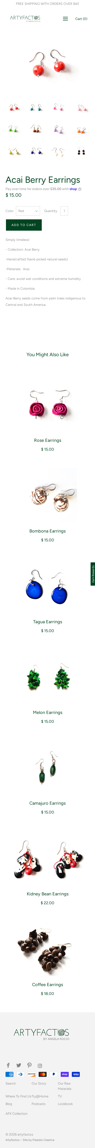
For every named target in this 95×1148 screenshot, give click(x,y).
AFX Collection (16, 1114)
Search (11, 1083)
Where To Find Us (18, 1096)
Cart (81, 19)
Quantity (50, 211)
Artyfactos (12, 1140)
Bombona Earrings (47, 531)
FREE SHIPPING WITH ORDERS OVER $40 (47, 4)
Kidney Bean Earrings (47, 893)
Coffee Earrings (47, 984)
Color (10, 211)
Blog (9, 1104)
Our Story (39, 1083)
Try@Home (40, 1096)
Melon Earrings (47, 712)
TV (60, 1096)
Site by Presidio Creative (38, 1140)
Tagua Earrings (47, 621)
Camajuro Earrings (47, 803)
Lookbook (65, 1104)
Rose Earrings (47, 440)
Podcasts (39, 1104)
